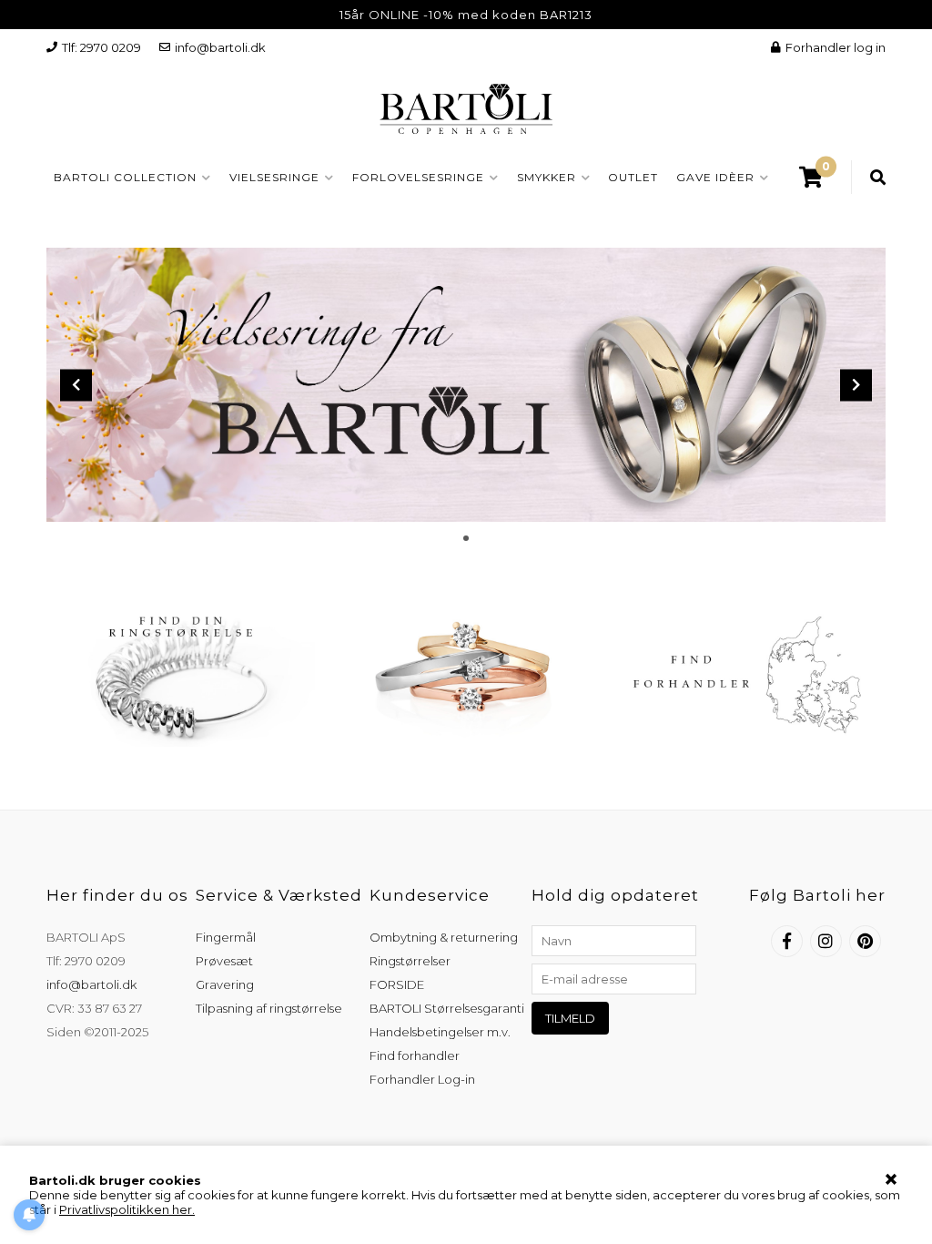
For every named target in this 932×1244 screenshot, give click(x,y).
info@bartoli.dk (220, 47)
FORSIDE (397, 984)
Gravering (225, 984)
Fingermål (226, 937)
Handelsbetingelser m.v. (440, 1032)
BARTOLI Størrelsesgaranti (447, 1008)
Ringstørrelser (410, 960)
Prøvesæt (224, 960)
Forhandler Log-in (422, 1079)
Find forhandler (415, 1055)
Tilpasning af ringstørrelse (269, 1008)
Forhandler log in (835, 47)
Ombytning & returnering (444, 937)
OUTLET (633, 177)
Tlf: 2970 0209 (101, 47)
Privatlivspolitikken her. (127, 1209)
